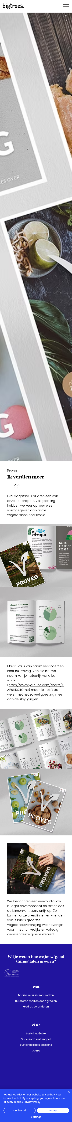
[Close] (67, 1094)
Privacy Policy (32, 1102)
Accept (53, 1110)
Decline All (19, 1110)
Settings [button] (36, 1117)
